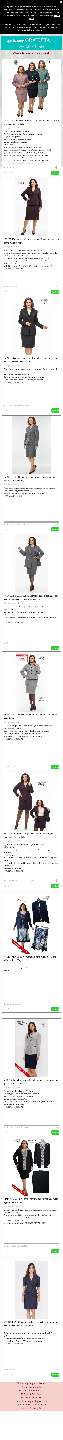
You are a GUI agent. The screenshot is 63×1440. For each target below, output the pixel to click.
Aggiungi (55, 173)
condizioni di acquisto (31, 1408)
